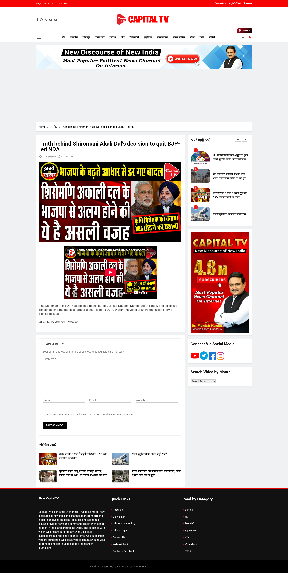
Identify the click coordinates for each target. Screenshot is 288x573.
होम (63, 37)
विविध (192, 37)
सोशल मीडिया (179, 37)
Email (93, 400)
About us (118, 509)
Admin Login (120, 530)
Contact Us (119, 537)
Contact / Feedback (124, 551)
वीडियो (212, 37)
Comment (49, 359)
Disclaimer (119, 516)
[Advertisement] (144, 95)
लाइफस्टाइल (162, 37)
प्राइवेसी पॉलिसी (234, 3)
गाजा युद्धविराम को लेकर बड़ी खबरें (149, 454)
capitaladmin (49, 156)
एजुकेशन (148, 37)
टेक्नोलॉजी (134, 37)
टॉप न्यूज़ (86, 37)
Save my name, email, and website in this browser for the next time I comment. (90, 414)
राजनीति (74, 37)
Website (140, 400)
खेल (123, 37)
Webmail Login (121, 544)
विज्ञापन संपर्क (220, 3)
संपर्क (202, 37)
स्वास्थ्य (113, 37)
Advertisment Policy (124, 523)
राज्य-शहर (100, 37)
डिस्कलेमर (248, 3)
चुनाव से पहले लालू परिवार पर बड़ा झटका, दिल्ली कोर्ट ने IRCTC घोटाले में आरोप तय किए (229, 216)
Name (47, 400)
